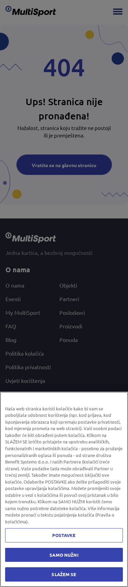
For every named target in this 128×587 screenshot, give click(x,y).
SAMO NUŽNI (63, 555)
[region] (64, 489)
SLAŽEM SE (64, 574)
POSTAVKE (63, 535)
